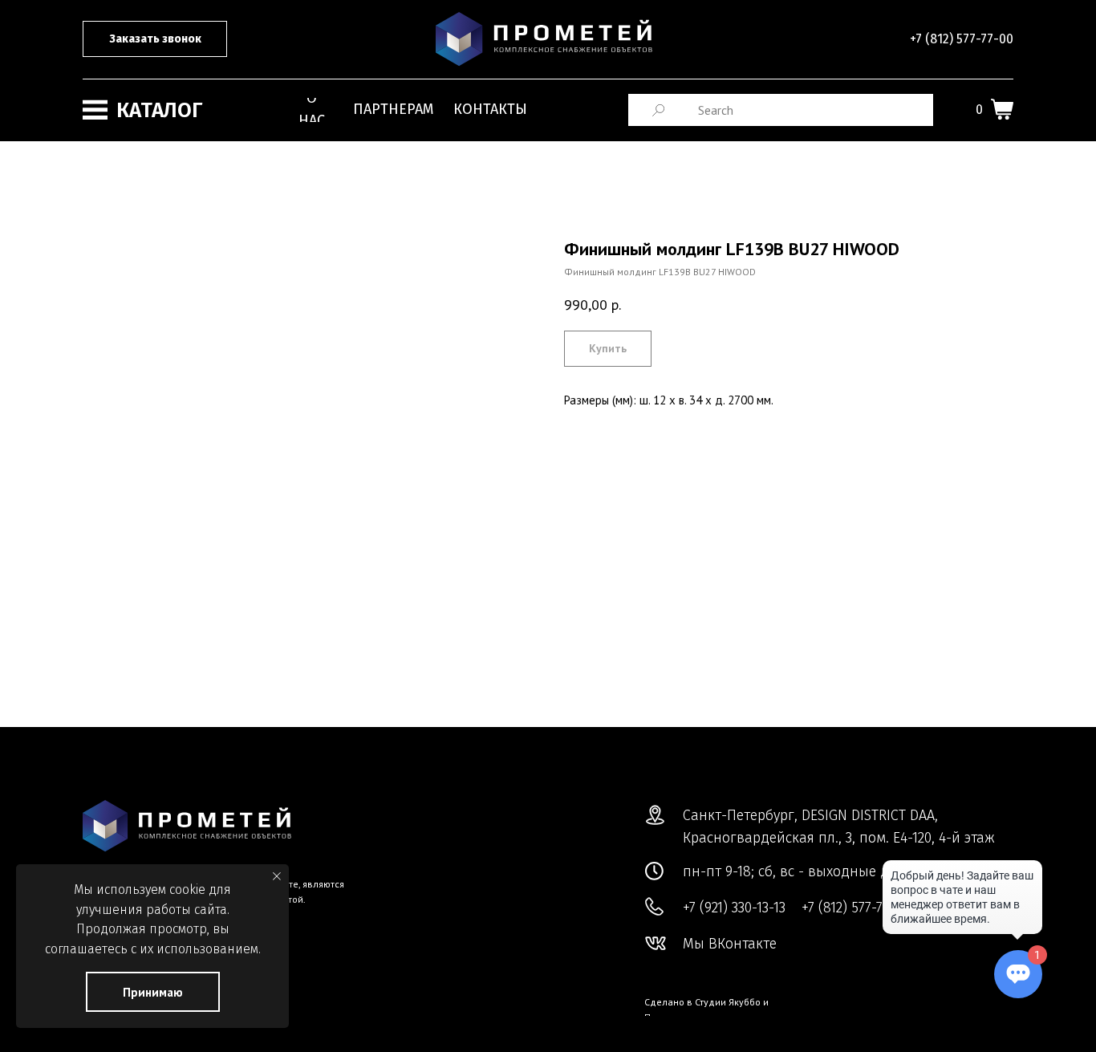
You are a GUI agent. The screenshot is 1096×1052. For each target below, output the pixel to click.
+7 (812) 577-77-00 (961, 39)
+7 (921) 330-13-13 (734, 907)
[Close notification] (277, 876)
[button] (155, 39)
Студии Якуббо (728, 1002)
